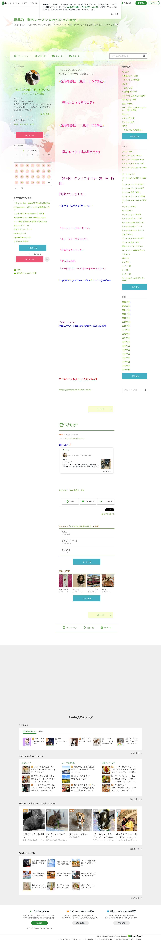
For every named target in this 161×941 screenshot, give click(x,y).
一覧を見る (32, 248)
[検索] (144, 56)
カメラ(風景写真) (68, 763)
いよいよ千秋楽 (128, 118)
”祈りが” (71, 425)
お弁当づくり (27, 763)
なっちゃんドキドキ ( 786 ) (133, 163)
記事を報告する (109, 514)
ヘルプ (140, 939)
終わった (125, 114)
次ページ (100, 409)
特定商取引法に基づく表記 (125, 939)
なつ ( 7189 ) (127, 210)
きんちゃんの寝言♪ (21, 241)
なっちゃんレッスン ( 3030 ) (133, 184)
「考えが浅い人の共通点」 (132, 130)
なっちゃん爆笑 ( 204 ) (131, 242)
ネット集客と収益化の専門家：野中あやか (30, 221)
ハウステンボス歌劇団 (131, 80)
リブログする (107, 501)
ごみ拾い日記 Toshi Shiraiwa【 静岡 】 (29, 213)
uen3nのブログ (20, 233)
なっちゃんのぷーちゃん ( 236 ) (134, 201)
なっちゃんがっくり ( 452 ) (133, 188)
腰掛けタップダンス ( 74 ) (132, 246)
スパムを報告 (65, 939)
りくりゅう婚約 (128, 122)
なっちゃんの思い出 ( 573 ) (133, 222)
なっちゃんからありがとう (74, 438)
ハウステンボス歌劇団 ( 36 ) (133, 250)
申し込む (121, 923)
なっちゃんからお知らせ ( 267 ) (134, 179)
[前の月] (23, 150)
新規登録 (141, 3)
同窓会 (124, 126)
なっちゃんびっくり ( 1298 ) (133, 196)
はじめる (39, 923)
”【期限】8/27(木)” (129, 92)
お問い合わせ (78, 939)
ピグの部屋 (39, 94)
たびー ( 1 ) (126, 274)
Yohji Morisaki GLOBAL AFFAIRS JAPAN (30, 217)
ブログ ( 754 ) (127, 152)
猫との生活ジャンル (29, 731)
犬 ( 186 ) (126, 254)
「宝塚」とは (127, 88)
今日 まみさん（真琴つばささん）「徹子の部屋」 (134, 108)
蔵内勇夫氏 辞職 (129, 100)
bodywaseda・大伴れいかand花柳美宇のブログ (32, 208)
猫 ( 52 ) (125, 258)
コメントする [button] (90, 501)
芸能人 (41, 731)
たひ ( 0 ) (125, 270)
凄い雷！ (125, 84)
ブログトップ (23, 56)
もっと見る (86, 562)
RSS (19, 270)
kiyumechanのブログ (22, 237)
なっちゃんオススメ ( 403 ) (133, 238)
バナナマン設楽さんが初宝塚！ (134, 96)
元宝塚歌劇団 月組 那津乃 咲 (33, 89)
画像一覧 (59, 56)
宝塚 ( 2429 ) (127, 234)
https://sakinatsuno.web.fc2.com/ (75, 389)
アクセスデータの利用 (104, 939)
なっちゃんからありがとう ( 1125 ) (133, 279)
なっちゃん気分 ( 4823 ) (132, 155)
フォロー (30, 135)
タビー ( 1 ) (126, 266)
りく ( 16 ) (126, 262)
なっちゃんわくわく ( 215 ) (133, 230)
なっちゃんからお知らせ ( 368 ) (134, 168)
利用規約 (90, 939)
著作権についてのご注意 (26, 273)
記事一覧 (42, 56)
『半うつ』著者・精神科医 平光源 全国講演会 (32, 203)
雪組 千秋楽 (127, 104)
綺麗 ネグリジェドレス (23, 229)
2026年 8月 (33, 150)
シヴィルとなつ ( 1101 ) (131, 214)
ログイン (154, 3)
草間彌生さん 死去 (130, 76)
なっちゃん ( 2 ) (128, 174)
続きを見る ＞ (46, 114)
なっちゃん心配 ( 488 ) (131, 192)
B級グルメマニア (108, 763)
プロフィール (27, 94)
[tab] (29, 731)
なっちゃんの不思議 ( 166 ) (133, 159)
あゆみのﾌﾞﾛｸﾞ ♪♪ (21, 225)
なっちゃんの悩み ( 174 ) (132, 226)
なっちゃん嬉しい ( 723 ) (132, 218)
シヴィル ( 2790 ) (129, 206)
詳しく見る (80, 923)
